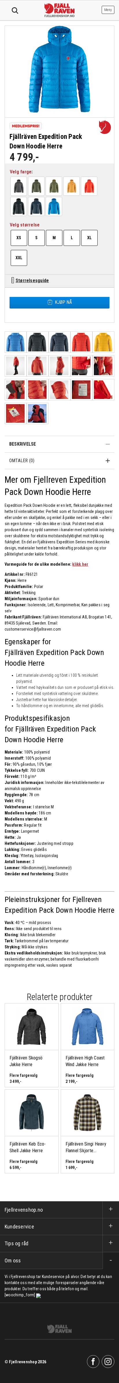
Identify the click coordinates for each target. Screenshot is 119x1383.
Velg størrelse (25, 225)
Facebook (93, 1361)
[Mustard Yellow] (71, 186)
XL (89, 237)
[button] (18, 186)
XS (18, 237)
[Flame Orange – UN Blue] (89, 186)
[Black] (19, 206)
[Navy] (36, 206)
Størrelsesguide (32, 280)
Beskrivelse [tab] (22, 444)
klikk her (80, 564)
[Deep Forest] (36, 186)
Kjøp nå (63, 302)
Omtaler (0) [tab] (22, 460)
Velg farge (20, 172)
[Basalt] (19, 186)
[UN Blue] (54, 206)
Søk (15, 10)
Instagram (108, 1361)
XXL (19, 257)
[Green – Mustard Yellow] (54, 186)
